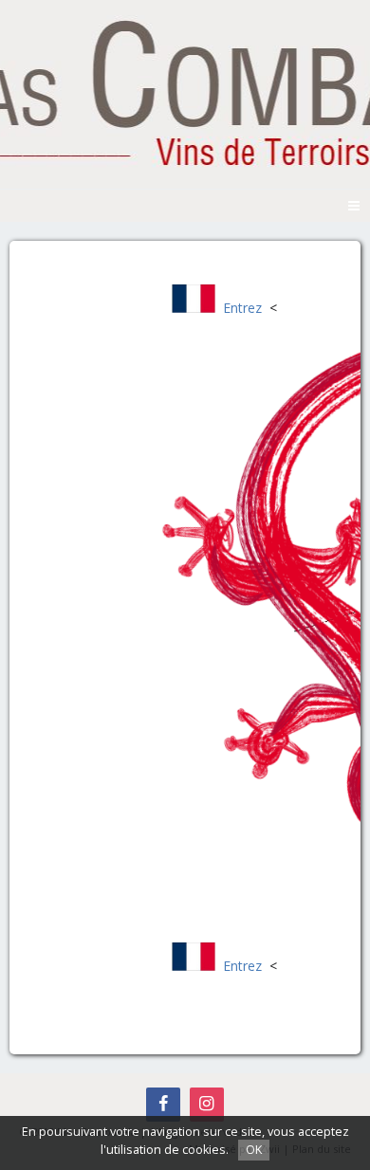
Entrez (242, 308)
